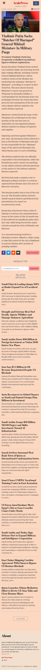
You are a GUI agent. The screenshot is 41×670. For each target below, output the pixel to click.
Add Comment (32, 253)
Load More (20, 619)
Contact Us (28, 666)
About (35, 666)
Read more (6, 654)
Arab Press (20, 3)
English (36, 9)
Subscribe (34, 268)
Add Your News (7, 657)
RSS (5, 660)
